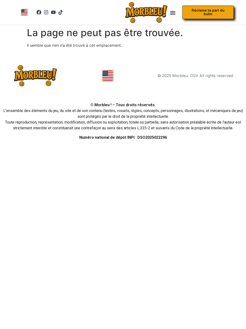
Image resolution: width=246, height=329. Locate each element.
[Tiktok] (60, 12)
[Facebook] (39, 12)
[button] (172, 12)
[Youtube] (53, 12)
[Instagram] (46, 12)
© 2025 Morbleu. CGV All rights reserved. (195, 75)
